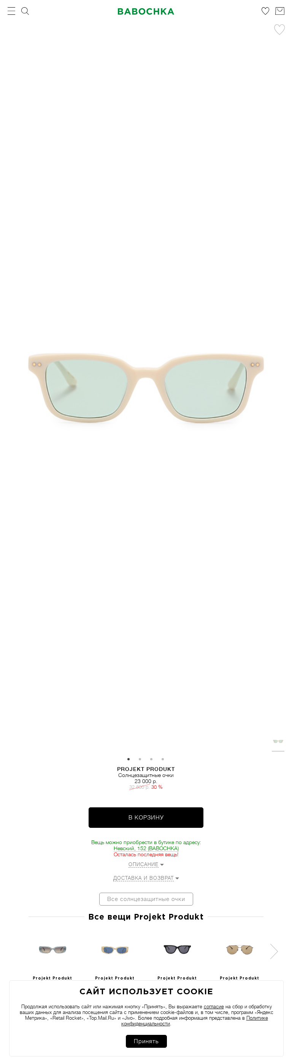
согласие (214, 1006)
